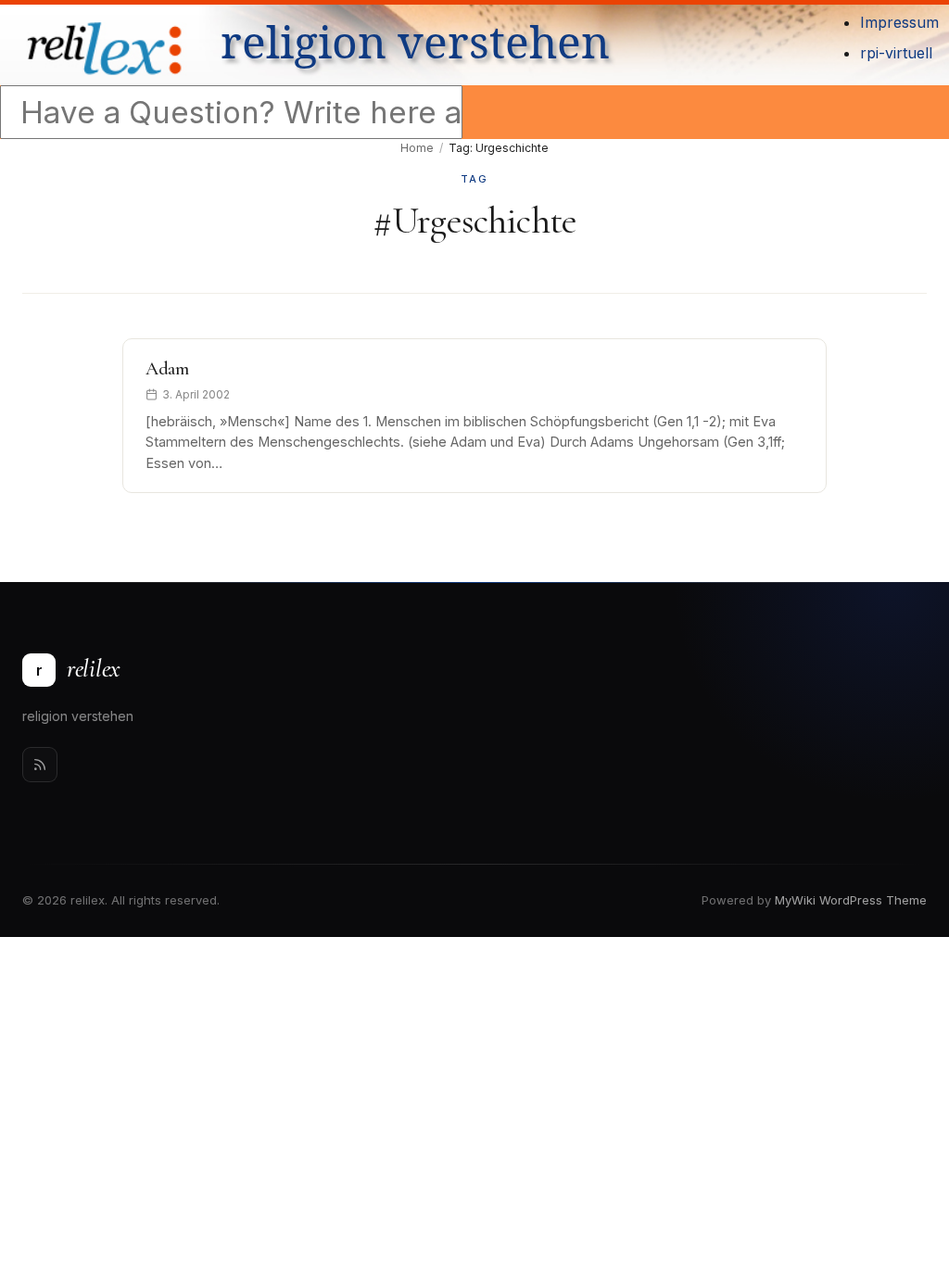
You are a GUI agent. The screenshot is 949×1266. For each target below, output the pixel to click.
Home (417, 148)
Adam (167, 369)
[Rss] (39, 764)
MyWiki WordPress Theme (851, 900)
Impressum (899, 22)
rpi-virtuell (896, 53)
